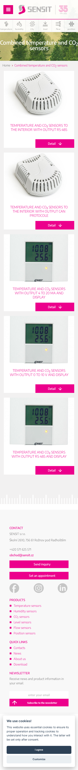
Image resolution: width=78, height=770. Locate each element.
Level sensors (22, 622)
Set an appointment (42, 576)
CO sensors (21, 617)
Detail (39, 109)
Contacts (19, 648)
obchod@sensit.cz (21, 555)
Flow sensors (22, 628)
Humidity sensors (25, 611)
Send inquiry (42, 564)
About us (20, 659)
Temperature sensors (27, 606)
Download (20, 664)
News (17, 653)
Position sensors (24, 633)
